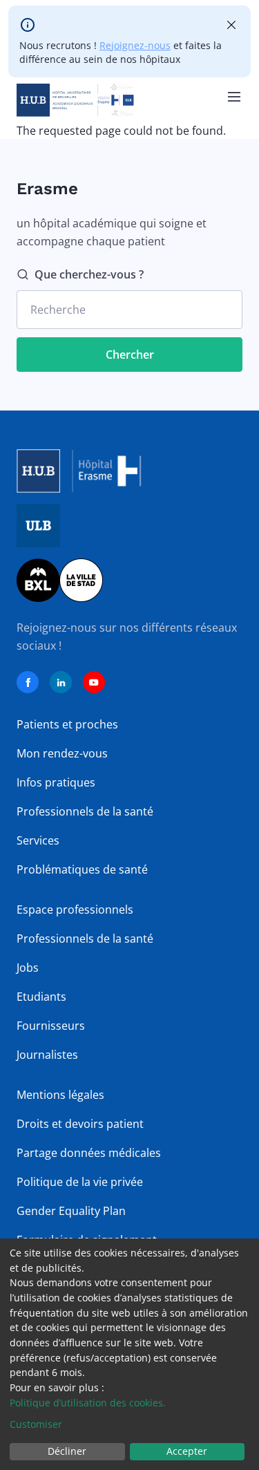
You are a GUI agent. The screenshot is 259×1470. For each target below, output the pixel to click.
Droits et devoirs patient (80, 1123)
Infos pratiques (56, 782)
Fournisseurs (51, 1025)
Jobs (28, 967)
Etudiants (41, 996)
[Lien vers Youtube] (94, 682)
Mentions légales (60, 1094)
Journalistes (47, 1054)
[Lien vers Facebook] (28, 682)
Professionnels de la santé (85, 811)
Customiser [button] (36, 1424)
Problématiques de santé (82, 869)
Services (38, 840)
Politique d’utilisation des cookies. (88, 1402)
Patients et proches (67, 724)
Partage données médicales (89, 1152)
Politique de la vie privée (80, 1181)
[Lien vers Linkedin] (61, 682)
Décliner (67, 1451)
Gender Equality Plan (71, 1210)
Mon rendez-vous (62, 753)
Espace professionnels (75, 909)
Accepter (186, 1451)
